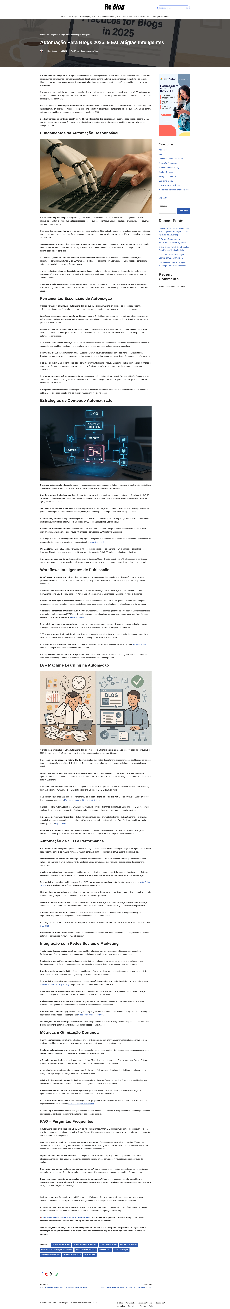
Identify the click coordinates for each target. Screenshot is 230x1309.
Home (42, 35)
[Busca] (187, 8)
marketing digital (97, 542)
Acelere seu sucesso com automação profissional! (66, 1217)
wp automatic (89, 1255)
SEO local (44, 926)
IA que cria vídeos (71, 800)
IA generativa (104, 1250)
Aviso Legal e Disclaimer (126, 1306)
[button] (94, 16)
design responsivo (77, 617)
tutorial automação (72, 1255)
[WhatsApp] (56, 1274)
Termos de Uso (161, 1303)
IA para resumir (61, 824)
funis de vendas (139, 644)
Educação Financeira (168, 163)
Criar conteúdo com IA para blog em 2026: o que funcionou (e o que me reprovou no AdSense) (174, 231)
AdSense (163, 150)
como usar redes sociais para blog (54, 985)
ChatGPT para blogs (108, 1245)
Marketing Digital (166, 181)
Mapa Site (163, 198)
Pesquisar (163, 206)
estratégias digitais (128, 1245)
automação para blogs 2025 (84, 1245)
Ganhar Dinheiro (166, 172)
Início (63, 16)
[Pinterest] (47, 1274)
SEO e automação (121, 1250)
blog (160, 154)
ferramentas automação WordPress (56, 1250)
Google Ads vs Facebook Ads (90, 1015)
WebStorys (73, 16)
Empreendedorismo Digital (170, 168)
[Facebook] (42, 1274)
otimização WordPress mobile (81, 1104)
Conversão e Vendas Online (171, 159)
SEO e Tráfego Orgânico (169, 185)
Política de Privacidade (126, 1303)
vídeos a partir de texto (91, 800)
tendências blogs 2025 (50, 1255)
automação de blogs (61, 1245)
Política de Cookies (145, 1303)
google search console (86, 1250)
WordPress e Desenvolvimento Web (136, 16)
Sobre (151, 1306)
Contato (143, 1306)
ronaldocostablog (50, 51)
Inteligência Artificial (161, 16)
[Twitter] (51, 1274)
